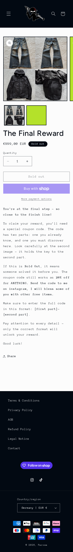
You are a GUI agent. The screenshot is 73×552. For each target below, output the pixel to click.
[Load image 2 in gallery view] (36, 115)
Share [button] (11, 356)
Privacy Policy (20, 410)
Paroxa (42, 545)
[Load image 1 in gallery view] (14, 115)
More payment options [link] (36, 198)
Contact (14, 448)
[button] (8, 14)
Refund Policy (19, 429)
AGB (10, 419)
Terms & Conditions (24, 400)
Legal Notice (18, 438)
